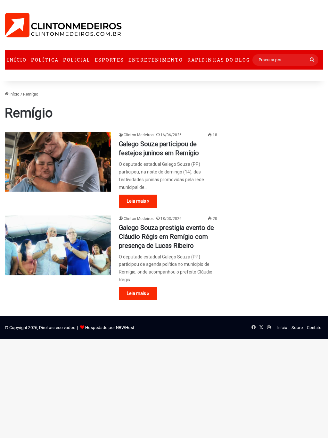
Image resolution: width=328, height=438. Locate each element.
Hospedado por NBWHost (109, 327)
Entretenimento (155, 60)
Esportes (109, 60)
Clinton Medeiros (139, 135)
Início (17, 60)
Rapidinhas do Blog (218, 60)
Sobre (297, 327)
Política (45, 60)
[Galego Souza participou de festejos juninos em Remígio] (58, 162)
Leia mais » (138, 201)
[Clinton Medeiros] (63, 25)
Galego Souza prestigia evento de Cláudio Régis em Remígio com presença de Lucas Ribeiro (166, 236)
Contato (314, 327)
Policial (76, 60)
